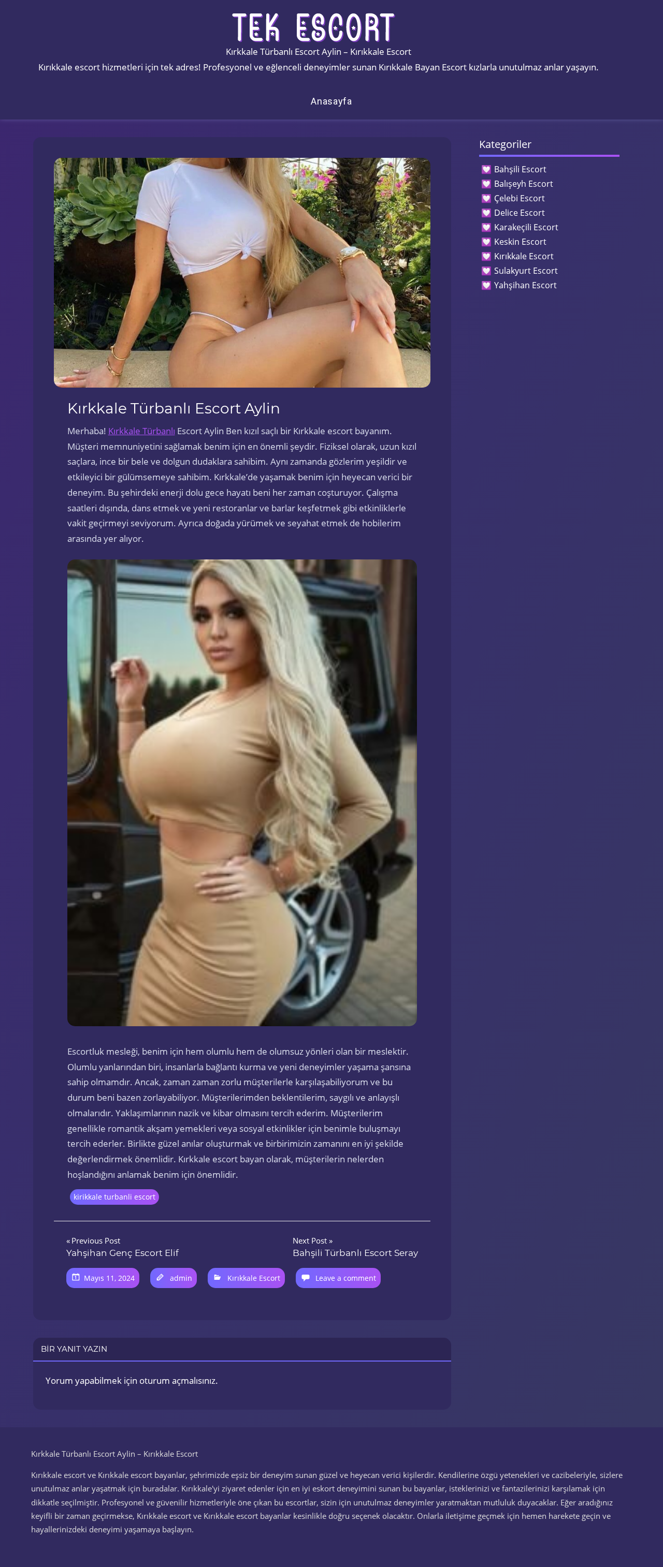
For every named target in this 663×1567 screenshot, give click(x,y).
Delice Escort (519, 212)
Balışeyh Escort (523, 183)
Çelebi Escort (519, 198)
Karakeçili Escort (526, 227)
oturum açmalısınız (177, 1380)
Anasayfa (331, 101)
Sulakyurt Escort (526, 270)
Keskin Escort (520, 241)
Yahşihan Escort (525, 285)
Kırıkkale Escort (253, 1278)
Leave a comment (345, 1278)
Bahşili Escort (520, 169)
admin (181, 1278)
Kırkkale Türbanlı (141, 431)
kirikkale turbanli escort (114, 1197)
